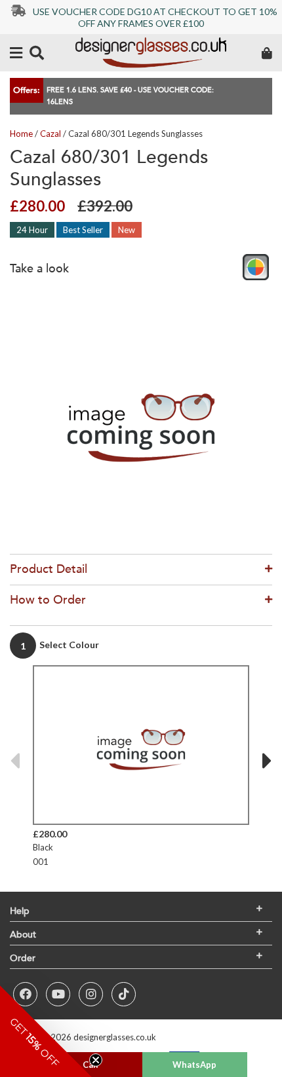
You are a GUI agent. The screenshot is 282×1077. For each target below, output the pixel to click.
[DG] (151, 52)
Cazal (50, 133)
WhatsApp (194, 1064)
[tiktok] (123, 994)
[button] (46, 1031)
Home (21, 133)
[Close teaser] (95, 1060)
